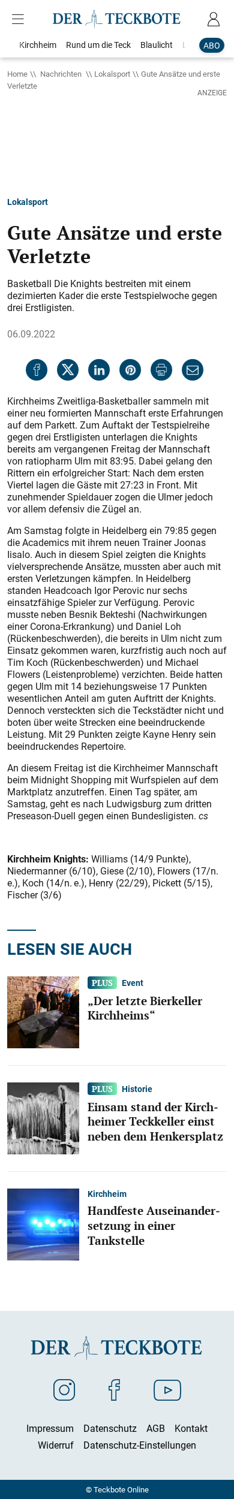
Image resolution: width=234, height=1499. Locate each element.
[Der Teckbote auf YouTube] (167, 1389)
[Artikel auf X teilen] (68, 370)
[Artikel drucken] (161, 370)
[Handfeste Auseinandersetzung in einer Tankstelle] (43, 1223)
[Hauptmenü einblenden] (20, 19)
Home (17, 73)
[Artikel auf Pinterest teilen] (130, 370)
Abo (211, 45)
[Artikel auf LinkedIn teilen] (99, 370)
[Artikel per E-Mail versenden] (192, 370)
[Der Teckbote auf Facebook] (114, 1389)
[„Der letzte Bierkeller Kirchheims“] (43, 1011)
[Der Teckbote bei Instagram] (64, 1389)
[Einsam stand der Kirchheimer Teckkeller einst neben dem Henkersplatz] (43, 1117)
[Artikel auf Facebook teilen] (36, 370)
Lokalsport (112, 73)
